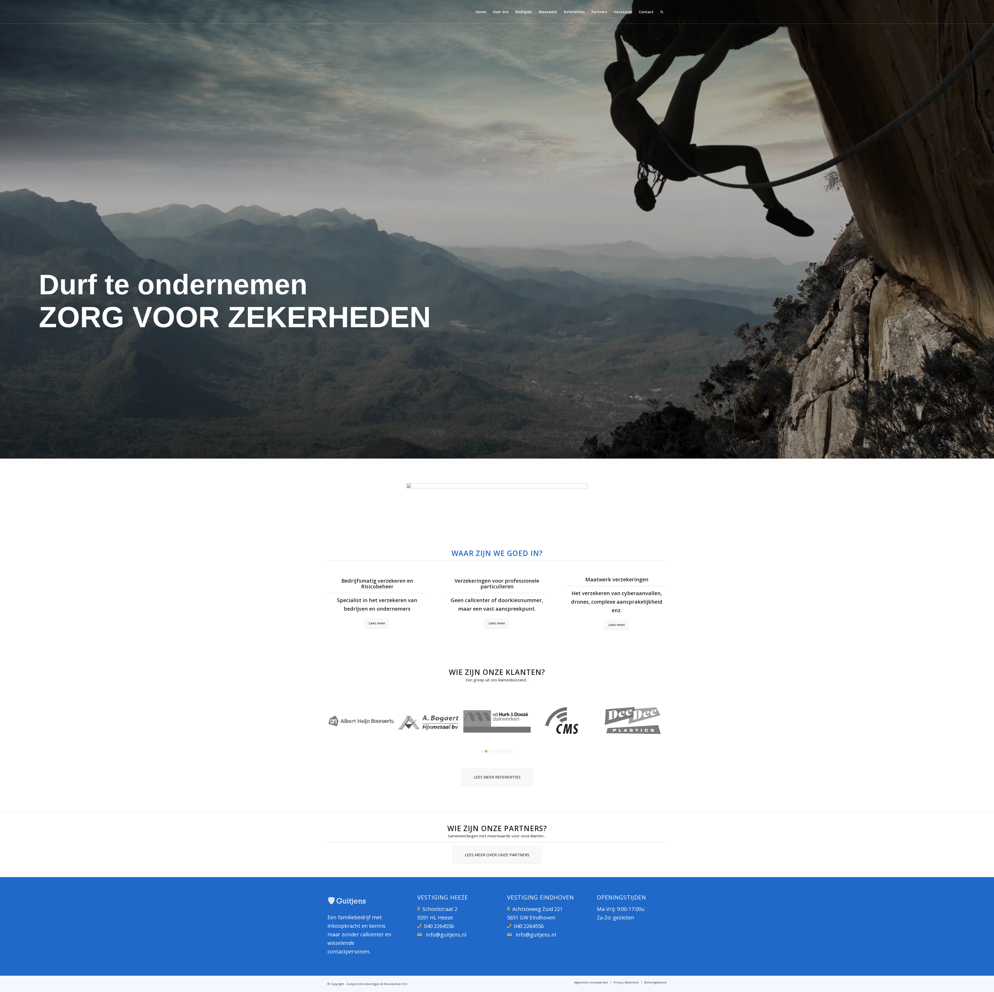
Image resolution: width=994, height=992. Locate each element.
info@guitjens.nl (446, 934)
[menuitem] (480, 12)
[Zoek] (662, 12)
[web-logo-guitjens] (362, 12)
